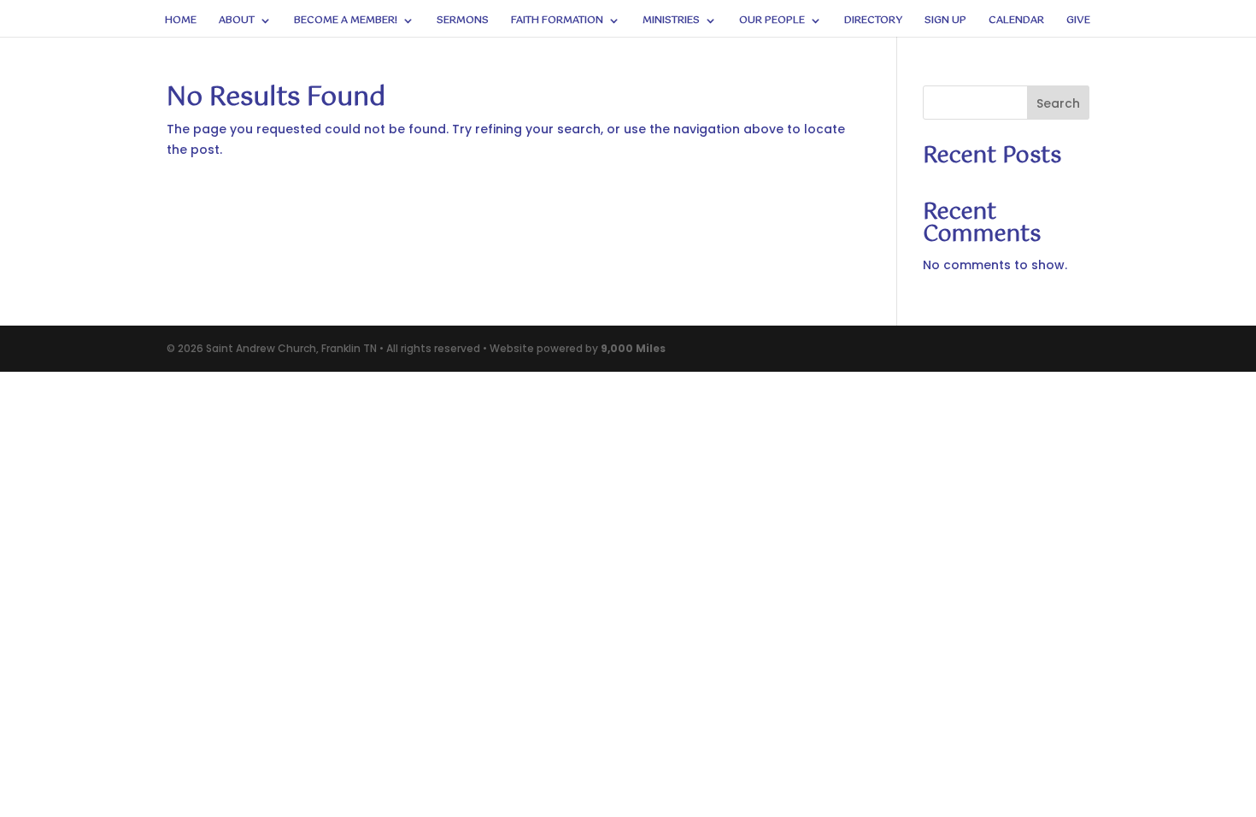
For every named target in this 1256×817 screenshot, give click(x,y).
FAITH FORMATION (557, 22)
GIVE (1078, 22)
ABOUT (237, 22)
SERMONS (463, 22)
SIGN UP (945, 22)
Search (1058, 103)
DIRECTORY (873, 22)
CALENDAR (1016, 22)
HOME (181, 22)
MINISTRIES (671, 22)
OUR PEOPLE (772, 22)
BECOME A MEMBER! (345, 22)
